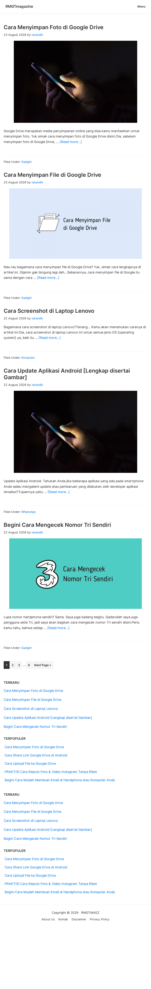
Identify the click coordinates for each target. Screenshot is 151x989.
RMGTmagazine (19, 6)
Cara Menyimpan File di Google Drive (52, 174)
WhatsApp (28, 512)
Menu (141, 6)
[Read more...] (71, 142)
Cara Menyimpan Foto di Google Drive (53, 27)
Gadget (26, 162)
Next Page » (42, 666)
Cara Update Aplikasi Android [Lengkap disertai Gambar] (48, 718)
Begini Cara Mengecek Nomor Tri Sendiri (57, 524)
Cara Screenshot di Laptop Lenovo (49, 310)
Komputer (28, 357)
